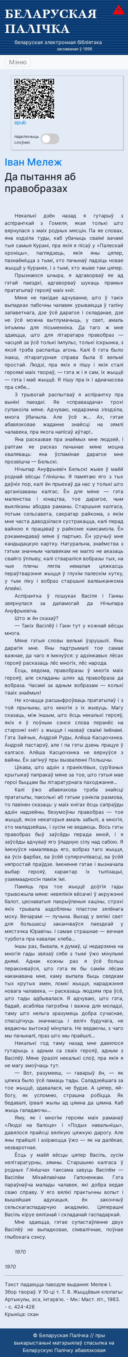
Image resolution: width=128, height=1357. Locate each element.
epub (20, 122)
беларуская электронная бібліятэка (58, 42)
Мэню (18, 62)
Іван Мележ (33, 162)
